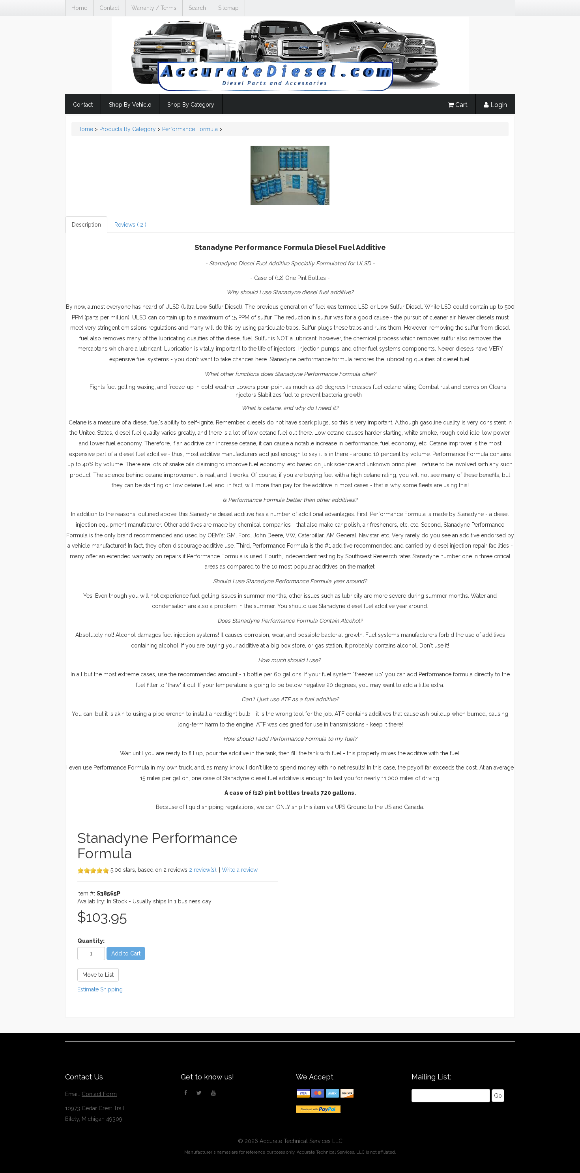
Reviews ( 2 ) (130, 224)
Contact (109, 8)
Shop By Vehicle (130, 104)
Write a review (240, 870)
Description (86, 224)
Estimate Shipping (100, 989)
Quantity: (91, 941)
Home (79, 8)
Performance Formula (190, 129)
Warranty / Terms (153, 8)
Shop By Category (190, 104)
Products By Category (127, 129)
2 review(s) (202, 870)
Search (197, 8)
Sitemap (228, 8)
